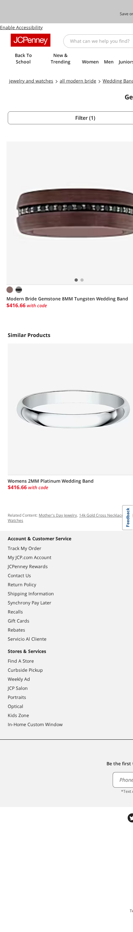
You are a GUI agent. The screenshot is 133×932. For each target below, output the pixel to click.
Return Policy (22, 584)
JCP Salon (18, 688)
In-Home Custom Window (35, 724)
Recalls (15, 612)
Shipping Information (31, 593)
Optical (15, 706)
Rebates (16, 630)
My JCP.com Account (29, 557)
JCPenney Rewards (28, 566)
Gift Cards (18, 621)
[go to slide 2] (82, 280)
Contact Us (19, 575)
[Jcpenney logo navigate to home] (30, 40)
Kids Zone (18, 715)
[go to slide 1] (76, 280)
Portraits (17, 697)
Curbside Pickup (25, 670)
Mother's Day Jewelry (58, 515)
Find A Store (21, 661)
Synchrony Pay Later (29, 603)
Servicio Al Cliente (27, 639)
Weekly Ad (19, 679)
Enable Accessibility (21, 27)
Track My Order (24, 548)
